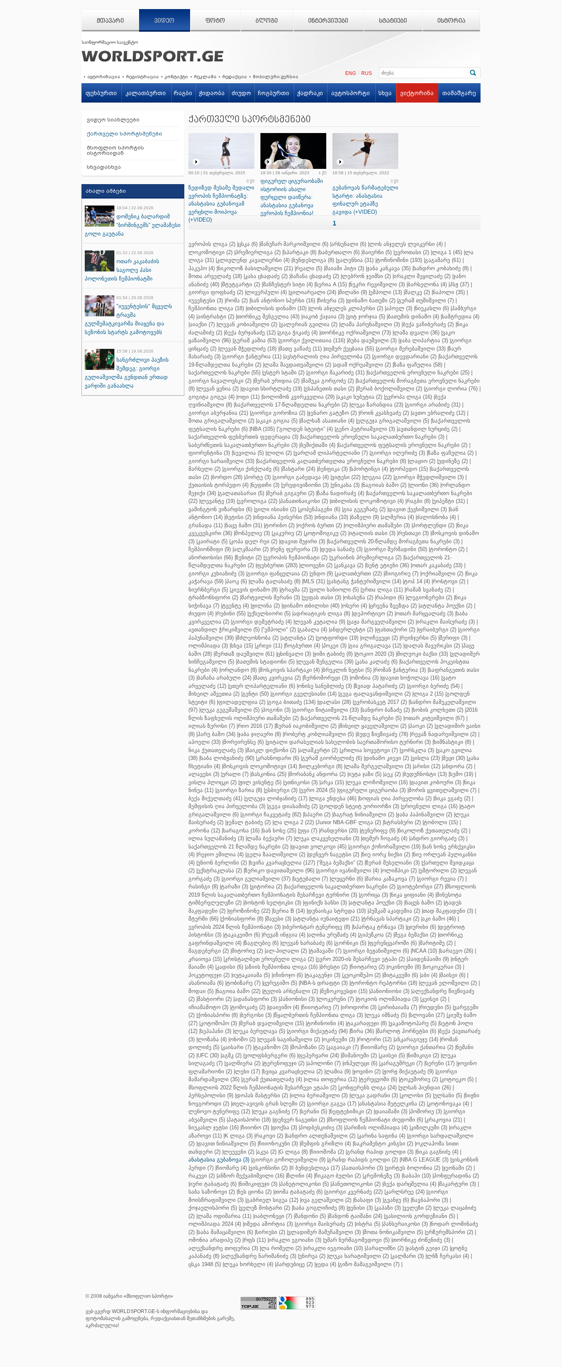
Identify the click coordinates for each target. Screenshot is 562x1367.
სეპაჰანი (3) (215, 1031)
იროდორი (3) (359, 1007)
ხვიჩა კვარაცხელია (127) (282, 863)
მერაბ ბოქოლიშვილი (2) (389, 389)
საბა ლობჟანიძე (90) (227, 758)
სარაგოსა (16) (241, 830)
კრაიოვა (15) (205, 959)
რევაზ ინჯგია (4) (284, 935)
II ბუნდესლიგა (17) (315, 1168)
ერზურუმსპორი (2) (449, 1232)
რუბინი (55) (231, 613)
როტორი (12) (375, 1039)
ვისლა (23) (426, 758)
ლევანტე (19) (217, 501)
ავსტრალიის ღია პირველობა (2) (327, 356)
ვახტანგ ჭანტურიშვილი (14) (364, 581)
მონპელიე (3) (252, 533)
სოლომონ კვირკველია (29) (298, 397)
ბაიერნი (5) (377, 252)
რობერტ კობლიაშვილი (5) (319, 734)
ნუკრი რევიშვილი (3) (377, 284)
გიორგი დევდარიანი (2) (405, 356)
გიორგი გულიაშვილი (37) (256, 879)
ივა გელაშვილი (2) (326, 1200)
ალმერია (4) (398, 517)
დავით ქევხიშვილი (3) (417, 509)
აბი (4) (429, 975)
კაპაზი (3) (388, 1208)
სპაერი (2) (317, 814)
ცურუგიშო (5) (280, 983)
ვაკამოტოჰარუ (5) (413, 1023)
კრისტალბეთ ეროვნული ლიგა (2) (269, 959)
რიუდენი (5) (435, 1007)
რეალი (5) (309, 268)
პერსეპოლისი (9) (210, 1095)
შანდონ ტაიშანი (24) (355, 1216)
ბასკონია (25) (268, 774)
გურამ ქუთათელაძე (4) (272, 1079)
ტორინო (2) (280, 525)
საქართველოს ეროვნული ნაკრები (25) (418, 372)
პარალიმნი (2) (385, 1248)
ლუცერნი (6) (347, 879)
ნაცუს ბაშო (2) (423, 903)
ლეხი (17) (247, 1071)
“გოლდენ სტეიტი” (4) (305, 429)
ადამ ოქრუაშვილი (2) (362, 365)
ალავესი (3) (203, 774)
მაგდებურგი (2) (208, 951)
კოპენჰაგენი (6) (319, 509)
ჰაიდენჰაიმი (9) (428, 959)
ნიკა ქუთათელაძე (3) (216, 750)
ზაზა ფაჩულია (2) (451, 453)
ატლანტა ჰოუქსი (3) (376, 903)
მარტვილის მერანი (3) (270, 597)
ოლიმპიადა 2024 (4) (214, 1224)
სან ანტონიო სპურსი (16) (283, 300)
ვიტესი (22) (346, 477)
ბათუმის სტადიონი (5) (266, 662)
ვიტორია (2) (266, 886)
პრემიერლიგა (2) (258, 252)
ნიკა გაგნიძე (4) (437, 1152)
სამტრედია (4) (460, 316)
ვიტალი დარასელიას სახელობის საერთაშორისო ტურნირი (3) (349, 742)
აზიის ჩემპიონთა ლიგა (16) (282, 967)
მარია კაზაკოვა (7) (390, 879)
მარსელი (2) (204, 469)
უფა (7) (308, 830)
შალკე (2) (417, 292)
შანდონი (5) (310, 1216)
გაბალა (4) (313, 629)
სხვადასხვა (104, 167)
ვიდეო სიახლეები (113, 120)
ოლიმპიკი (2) (399, 870)
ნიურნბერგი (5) (208, 590)
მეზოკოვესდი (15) (344, 991)
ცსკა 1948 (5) (204, 1264)
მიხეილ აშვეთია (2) (213, 694)
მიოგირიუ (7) (401, 573)
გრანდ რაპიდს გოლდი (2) (363, 1160)
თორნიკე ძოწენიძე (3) (421, 1240)
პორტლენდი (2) (433, 525)
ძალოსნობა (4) (436, 517)
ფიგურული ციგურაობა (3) (372, 790)
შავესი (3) (278, 919)
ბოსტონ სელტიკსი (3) (272, 903)
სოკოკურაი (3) (442, 967)
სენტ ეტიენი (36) (387, 565)
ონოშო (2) (242, 1039)
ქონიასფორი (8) (242, 919)
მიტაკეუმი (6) (400, 975)
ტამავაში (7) (325, 951)
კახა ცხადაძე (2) (266, 276)
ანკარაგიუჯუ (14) (416, 1039)
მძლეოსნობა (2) (258, 638)
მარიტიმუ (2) (436, 943)
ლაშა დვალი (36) (416, 332)
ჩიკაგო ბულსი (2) (338, 1176)
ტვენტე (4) (235, 606)
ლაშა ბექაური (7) (269, 838)
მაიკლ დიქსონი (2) (271, 750)
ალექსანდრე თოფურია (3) (223, 1248)
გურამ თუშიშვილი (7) (426, 300)
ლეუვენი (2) (238, 1152)
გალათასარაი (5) (241, 493)
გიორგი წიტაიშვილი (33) (326, 710)
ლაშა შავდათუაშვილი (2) (297, 365)
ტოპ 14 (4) (417, 581)
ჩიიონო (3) (255, 1127)
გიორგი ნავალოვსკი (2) (219, 381)
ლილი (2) (279, 453)
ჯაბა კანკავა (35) (389, 268)
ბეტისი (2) (238, 517)
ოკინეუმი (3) (339, 1039)
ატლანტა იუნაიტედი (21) (327, 919)
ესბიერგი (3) (281, 790)
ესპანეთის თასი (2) (329, 389)
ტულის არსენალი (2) (290, 991)
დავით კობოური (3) (436, 782)
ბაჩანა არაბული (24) (224, 678)
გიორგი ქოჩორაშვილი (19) (384, 847)
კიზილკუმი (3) (429, 1127)
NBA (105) (263, 429)
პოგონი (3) (276, 710)
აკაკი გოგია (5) (277, 421)
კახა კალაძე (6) (376, 662)
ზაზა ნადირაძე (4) (340, 493)
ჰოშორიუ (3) (426, 1111)
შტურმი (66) (203, 919)
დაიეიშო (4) (283, 1007)
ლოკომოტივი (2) (210, 252)
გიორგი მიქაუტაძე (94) (318, 1031)
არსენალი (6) (348, 244)
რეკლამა (205, 76)
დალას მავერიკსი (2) (432, 646)
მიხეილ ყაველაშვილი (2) (372, 726)
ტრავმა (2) (294, 590)
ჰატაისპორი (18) (249, 1120)
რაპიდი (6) (390, 597)
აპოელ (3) (399, 308)
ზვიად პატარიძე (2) (380, 686)
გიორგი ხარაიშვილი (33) (221, 461)
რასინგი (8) (203, 886)
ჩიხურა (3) (331, 300)
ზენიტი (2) (249, 557)
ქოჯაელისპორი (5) (212, 1208)
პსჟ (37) (459, 284)
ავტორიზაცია (103, 76)
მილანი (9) (353, 292)
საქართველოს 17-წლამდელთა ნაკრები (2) (291, 405)
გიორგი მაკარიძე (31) (336, 372)
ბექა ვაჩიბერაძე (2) (428, 324)
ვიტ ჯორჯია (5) (366, 316)
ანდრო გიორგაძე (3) (437, 838)
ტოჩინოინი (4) (325, 1023)
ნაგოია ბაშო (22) (238, 991)
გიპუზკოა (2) (375, 935)
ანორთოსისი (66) (210, 557)
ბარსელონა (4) (427, 284)
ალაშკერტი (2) (318, 750)
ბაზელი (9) (365, 517)
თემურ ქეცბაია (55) (349, 349)
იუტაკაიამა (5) (251, 975)
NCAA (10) (424, 951)
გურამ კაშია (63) (255, 340)
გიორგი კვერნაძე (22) (354, 1192)
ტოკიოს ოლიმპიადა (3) (387, 999)
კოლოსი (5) (416, 1095)
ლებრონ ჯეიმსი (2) (366, 276)
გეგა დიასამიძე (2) (293, 806)
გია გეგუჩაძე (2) (364, 509)
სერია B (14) (289, 911)
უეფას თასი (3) (322, 597)
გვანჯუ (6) (396, 1200)
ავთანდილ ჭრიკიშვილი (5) (224, 629)
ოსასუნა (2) (358, 597)
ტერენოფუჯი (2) (283, 1063)
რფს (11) (255, 1240)
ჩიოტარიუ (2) (368, 967)
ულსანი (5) (448, 1095)
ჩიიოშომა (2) (327, 1152)
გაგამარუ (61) (443, 260)
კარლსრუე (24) (405, 1192)
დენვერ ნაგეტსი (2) (333, 854)
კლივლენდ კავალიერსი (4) (253, 260)
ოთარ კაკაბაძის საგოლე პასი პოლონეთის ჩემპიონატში (122, 270)
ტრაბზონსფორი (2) (213, 597)
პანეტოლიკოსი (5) (304, 1184)
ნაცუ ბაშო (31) (243, 525)
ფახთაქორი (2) (395, 629)
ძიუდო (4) (201, 613)
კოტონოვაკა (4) (448, 1104)
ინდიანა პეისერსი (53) (283, 517)
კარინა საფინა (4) (381, 1136)
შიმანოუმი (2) (359, 1055)
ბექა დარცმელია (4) (409, 1184)
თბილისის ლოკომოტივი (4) (367, 501)
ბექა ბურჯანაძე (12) (250, 332)
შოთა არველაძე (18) (215, 276)
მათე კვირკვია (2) (277, 678)
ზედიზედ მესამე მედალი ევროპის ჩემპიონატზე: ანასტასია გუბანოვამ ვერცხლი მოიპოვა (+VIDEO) (221, 204)
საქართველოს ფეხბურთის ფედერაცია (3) (243, 437)
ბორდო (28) (227, 477)
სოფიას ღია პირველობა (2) (395, 798)
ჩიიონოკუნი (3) (278, 1143)
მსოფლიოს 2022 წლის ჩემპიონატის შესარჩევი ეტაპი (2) (262, 1087)
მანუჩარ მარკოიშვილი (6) (294, 244)
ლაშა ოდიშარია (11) (224, 1216)
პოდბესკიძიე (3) (321, 1127)
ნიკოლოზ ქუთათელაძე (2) (432, 830)
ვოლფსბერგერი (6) (269, 1055)
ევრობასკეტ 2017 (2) (380, 702)
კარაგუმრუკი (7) (401, 1063)
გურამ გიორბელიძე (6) (332, 758)
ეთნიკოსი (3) (301, 782)
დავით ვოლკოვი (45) (318, 847)
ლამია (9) (338, 1071)
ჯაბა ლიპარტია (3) (423, 340)
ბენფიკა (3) (333, 469)
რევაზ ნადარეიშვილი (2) (443, 734)
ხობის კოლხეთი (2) (438, 710)
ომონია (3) (365, 678)
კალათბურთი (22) (359, 573)
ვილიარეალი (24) (313, 292)
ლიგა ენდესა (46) (333, 798)
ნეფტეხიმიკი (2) (351, 1111)
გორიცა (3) (374, 895)
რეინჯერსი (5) (419, 638)
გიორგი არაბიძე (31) (433, 405)
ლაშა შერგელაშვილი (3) (378, 766)
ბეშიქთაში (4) (317, 445)
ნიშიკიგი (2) (423, 1055)
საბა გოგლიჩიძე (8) (319, 1208)
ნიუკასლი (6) (432, 308)
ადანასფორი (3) (256, 999)
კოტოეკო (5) (457, 1079)
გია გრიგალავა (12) (375, 646)
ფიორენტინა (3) (209, 453)
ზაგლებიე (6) (261, 943)
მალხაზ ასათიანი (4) (327, 421)
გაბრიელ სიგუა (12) (272, 1200)
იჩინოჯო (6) (288, 975)
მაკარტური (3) (457, 1184)
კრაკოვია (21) (444, 1120)
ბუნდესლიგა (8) (313, 260)
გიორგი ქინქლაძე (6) (251, 469)
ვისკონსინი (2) (269, 1168)
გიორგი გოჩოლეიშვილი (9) (288, 1160)
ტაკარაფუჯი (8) (367, 1023)
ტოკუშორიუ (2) (419, 1079)
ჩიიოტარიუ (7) (320, 1007)
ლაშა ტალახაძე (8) (275, 581)
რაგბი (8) (418, 501)
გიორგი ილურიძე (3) (398, 453)
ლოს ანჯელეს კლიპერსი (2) (346, 308)
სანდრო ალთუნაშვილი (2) (320, 1136)
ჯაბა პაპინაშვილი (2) (424, 814)
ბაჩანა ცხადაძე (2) (314, 276)
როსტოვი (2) (449, 581)
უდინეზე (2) (453, 461)
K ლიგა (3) (239, 1136)
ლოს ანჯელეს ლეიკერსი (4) (406, 244)
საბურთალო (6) (339, 252)
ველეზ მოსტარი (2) (265, 1208)
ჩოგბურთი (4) (302, 646)
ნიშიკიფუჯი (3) (258, 1184)
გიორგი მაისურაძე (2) (324, 1224)
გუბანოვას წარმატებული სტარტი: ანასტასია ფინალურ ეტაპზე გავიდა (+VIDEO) (365, 200)
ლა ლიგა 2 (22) (294, 822)
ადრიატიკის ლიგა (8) (321, 613)
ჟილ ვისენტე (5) (260, 782)
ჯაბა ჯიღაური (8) (259, 734)
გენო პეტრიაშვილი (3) (365, 429)
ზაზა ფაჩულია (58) (418, 365)
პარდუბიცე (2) (294, 1264)
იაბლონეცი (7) (273, 1216)
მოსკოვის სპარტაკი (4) (290, 670)
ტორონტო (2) (447, 549)
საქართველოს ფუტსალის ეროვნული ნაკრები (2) (402, 445)
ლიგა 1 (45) (447, 252)
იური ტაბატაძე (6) (213, 1184)
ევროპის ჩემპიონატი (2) (296, 557)
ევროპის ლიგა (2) (211, 244)
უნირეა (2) (312, 1256)
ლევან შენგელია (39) (325, 662)
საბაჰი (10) (417, 1176)
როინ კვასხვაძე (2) (384, 413)
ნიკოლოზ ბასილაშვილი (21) (255, 268)
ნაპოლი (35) (449, 292)
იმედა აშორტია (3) (268, 1224)
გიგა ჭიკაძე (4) (298, 332)
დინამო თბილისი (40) (311, 606)
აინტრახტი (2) (215, 316)
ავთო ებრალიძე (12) (438, 413)
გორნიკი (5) (350, 943)
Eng (350, 73)
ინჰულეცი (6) (360, 1063)
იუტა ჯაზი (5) (364, 774)
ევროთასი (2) (412, 252)
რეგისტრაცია (142, 76)
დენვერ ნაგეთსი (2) (299, 1120)
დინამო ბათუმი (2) (371, 300)
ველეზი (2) (418, 1208)
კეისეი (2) (433, 999)
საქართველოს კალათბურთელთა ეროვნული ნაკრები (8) (331, 461)
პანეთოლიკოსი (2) (356, 1184)
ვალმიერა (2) (242, 1063)
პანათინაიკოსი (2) (304, 501)
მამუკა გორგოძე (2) (328, 381)
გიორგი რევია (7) (441, 879)
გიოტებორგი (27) (420, 886)
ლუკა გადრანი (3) (374, 1095)
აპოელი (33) (204, 742)
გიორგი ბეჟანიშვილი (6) (376, 951)
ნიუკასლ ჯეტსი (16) (213, 1127)
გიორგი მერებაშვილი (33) (411, 349)
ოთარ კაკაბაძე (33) (437, 565)
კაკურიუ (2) (287, 533)
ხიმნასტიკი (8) (452, 742)
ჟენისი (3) (360, 1208)
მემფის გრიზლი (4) (326, 1143)
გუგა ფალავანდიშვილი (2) (375, 694)
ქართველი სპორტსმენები (124, 134)
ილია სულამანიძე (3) (216, 838)
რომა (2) (237, 300)
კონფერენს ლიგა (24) (368, 1087)
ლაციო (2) (422, 461)
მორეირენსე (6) (243, 742)
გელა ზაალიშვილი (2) (275, 854)
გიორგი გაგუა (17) (332, 1104)
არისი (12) (427, 766)
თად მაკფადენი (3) (448, 911)
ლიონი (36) (424, 485)
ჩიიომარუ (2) (378, 1047)
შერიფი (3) (453, 638)
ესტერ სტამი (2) (283, 372)
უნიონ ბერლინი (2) (222, 863)
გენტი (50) (255, 694)
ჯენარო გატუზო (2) (332, 413)
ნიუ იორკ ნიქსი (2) (386, 854)
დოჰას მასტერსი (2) (262, 1095)
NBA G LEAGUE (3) (424, 1160)
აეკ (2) (392, 774)
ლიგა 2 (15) (428, 694)
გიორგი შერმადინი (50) (396, 549)
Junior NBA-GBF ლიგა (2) (349, 822)
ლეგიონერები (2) (429, 597)
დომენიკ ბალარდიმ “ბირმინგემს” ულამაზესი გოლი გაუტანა (133, 225)
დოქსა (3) (284, 1127)
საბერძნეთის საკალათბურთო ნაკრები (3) (242, 445)
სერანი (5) (314, 1111)
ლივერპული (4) (266, 292)
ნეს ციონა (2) (255, 1192)
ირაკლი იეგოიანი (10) (333, 1248)
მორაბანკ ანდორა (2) (317, 774)
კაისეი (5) (392, 1055)
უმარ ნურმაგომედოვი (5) (357, 1240)
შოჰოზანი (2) (308, 1047)
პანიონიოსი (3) (389, 991)
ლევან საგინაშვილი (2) (289, 1039)
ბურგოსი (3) (256, 1015)
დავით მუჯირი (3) (302, 541)
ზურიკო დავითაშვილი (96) (279, 870)
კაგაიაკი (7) (343, 1047)
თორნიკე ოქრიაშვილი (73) (355, 332)
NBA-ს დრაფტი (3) (324, 983)
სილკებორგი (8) (321, 766)
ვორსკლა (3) (417, 750)
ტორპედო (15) (409, 469)
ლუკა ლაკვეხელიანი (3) (327, 838)
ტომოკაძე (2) (248, 1007)
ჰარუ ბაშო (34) (216, 734)
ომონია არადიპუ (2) (214, 1240)
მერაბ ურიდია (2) (277, 381)
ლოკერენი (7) (336, 999)
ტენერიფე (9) (378, 830)
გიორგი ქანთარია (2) (425, 1047)
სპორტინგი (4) (369, 469)
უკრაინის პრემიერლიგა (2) (366, 557)
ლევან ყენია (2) (218, 389)
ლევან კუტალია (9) (320, 622)
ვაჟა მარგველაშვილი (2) (381, 622)
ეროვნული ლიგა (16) (429, 806)
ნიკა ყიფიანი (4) (412, 895)
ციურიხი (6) (421, 927)
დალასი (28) (334, 702)
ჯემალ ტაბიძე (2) (248, 822)
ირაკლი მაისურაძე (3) (446, 622)
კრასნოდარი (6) (278, 758)
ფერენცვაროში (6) (393, 943)
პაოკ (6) (236, 581)
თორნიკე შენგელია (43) (268, 316)
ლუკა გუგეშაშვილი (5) (230, 710)
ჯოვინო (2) (367, 1071)
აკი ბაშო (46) (439, 919)
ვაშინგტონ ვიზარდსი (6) (220, 509)
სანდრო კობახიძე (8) (441, 268)
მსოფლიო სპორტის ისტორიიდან (115, 150)
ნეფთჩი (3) (265, 485)
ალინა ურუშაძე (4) (332, 935)
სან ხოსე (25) (279, 830)
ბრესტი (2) (334, 967)
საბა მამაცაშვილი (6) (225, 1232)
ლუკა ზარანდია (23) (377, 405)
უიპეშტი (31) (449, 501)
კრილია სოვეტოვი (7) (369, 750)
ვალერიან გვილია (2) (308, 324)
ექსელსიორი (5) (269, 613)
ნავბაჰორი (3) (430, 1200)
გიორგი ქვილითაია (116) (312, 340)
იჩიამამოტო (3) (208, 1007)
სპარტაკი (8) (299, 252)
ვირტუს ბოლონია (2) (413, 1168)
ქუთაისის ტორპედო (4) (218, 485)
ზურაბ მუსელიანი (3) (393, 863)
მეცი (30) (454, 758)
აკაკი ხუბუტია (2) (359, 397)
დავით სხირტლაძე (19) (272, 389)
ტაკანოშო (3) (271, 1047)
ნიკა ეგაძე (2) (452, 798)
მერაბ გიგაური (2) (290, 493)
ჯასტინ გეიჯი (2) (427, 1248)
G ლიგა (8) (293, 1152)
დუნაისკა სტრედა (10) (337, 911)
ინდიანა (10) (332, 517)
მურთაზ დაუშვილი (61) (244, 654)
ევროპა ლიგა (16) (408, 397)
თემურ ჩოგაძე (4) (384, 838)
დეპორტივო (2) (373, 613)
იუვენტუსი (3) (205, 300)
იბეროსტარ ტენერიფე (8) (316, 927)
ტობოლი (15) (441, 822)
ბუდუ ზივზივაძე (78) (382, 734)
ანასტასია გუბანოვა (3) (218, 1160)
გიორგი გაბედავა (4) (301, 477)
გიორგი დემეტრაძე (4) (262, 622)
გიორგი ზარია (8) (239, 790)
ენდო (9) (322, 573)
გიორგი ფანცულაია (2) (277, 573)
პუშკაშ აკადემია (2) (394, 911)
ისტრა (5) (368, 1224)
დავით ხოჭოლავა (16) (410, 678)
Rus (366, 73)
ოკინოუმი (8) (404, 967)
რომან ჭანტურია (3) (400, 670)
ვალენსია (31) (355, 260)
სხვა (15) (242, 646)
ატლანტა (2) (297, 638)
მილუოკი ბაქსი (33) (422, 654)
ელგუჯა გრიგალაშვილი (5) (393, 421)
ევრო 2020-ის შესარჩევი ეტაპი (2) (361, 959)
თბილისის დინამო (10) (277, 308)
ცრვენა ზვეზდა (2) (393, 606)
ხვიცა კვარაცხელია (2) (293, 1071)
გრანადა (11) (205, 525)
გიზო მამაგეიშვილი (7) (369, 1264)
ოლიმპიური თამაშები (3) (377, 525)
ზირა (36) (362, 1031)
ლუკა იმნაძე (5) (386, 1015)
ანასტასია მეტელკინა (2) (392, 1104)
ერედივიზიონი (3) (305, 485)
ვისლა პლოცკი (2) (212, 782)
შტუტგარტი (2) (241, 284)
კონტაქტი (176, 76)
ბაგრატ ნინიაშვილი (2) (363, 814)
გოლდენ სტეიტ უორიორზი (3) (359, 806)
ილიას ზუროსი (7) (211, 726)
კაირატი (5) (212, 541)
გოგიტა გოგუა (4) (211, 397)
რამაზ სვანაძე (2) (428, 590)
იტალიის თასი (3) (372, 533)
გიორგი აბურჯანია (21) (218, 413)
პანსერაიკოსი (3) (405, 1224)
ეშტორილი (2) (438, 870)
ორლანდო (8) (239, 670)
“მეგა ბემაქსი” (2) (340, 863)
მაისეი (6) (452, 975)
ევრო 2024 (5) (317, 790)
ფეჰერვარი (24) (318, 1055)
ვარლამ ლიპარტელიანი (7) (331, 453)
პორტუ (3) (258, 477)
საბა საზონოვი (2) (211, 1192)
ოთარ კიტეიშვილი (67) (434, 718)
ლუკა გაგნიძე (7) (275, 1111)
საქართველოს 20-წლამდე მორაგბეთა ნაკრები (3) (394, 541)
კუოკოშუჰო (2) (362, 975)
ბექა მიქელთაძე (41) (215, 798)
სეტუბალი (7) (310, 879)
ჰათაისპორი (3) (363, 1168)
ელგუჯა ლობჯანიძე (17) (276, 798)
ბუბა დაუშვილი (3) (372, 340)
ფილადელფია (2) (241, 702)
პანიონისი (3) (297, 999)
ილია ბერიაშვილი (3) (319, 1095)
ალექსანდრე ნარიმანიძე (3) (259, 1256)
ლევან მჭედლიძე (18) (247, 349)
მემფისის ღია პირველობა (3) (226, 806)
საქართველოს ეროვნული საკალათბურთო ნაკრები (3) (372, 437)
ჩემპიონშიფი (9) (209, 549)
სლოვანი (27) (427, 1015)
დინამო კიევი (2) (387, 758)
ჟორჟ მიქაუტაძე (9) (408, 1071)
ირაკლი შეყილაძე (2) (422, 276)
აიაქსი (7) (202, 324)
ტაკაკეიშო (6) (242, 935)
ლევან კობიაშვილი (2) (247, 324)
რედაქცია (234, 76)
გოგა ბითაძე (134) (292, 702)
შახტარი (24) (298, 469)
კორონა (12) (204, 830)
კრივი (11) (269, 646)
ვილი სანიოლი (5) (335, 590)
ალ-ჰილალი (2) (286, 951)
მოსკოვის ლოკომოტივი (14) (260, 766)
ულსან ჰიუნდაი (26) (425, 1087)
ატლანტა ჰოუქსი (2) (446, 606)
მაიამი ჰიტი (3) (344, 268)
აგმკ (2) (232, 1055)
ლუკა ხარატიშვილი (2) (358, 1256)
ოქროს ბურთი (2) (319, 525)
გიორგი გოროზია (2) (278, 413)
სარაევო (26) (456, 951)
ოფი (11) (248, 397)
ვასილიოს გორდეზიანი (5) (420, 1216)
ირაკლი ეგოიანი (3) (295, 1240)
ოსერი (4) (354, 606)
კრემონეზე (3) (382, 1176)
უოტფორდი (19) (337, 638)
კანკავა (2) (349, 565)
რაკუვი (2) (201, 1176)
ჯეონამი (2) (457, 1168)
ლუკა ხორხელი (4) (248, 1264)
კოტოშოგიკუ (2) (325, 533)
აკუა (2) (266, 1152)
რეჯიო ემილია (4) (220, 854)
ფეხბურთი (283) (277, 565)
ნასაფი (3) (367, 1200)
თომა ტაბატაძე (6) (298, 1192)
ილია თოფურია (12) (331, 1079)
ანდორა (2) (457, 766)
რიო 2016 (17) (255, 726)
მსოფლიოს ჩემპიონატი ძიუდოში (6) (375, 1120)
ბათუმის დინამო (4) (413, 316)
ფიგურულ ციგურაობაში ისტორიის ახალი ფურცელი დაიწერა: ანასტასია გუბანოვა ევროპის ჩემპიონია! (291, 197)
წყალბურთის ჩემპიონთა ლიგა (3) (318, 1015)
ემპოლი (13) (386, 292)
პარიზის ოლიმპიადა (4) (376, 1127)
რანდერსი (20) (339, 830)
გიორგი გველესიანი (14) (304, 694)
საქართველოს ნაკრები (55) (224, 372)
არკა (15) (332, 782)
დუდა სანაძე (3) (341, 549)
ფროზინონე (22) (249, 911)
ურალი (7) (235, 774)
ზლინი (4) (299, 1176)
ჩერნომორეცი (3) (326, 678)
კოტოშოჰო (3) (218, 1023)
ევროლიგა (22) (257, 501)
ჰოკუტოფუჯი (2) (209, 975)
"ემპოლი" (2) (279, 629)
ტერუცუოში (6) (378, 1079)
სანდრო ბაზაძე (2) (386, 710)
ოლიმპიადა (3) (208, 646)
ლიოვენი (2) (316, 565)
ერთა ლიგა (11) (382, 590)
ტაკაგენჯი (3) (323, 975)
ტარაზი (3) (234, 886)
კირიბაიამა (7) (398, 1007)
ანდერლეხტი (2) (351, 629)
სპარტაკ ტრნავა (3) (378, 927)
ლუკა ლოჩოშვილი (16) (377, 782)
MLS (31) (314, 581)
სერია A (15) (331, 284)
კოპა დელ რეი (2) (253, 541)
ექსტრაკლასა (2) (219, 870)
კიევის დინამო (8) (254, 590)
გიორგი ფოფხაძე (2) (215, 292)
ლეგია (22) (377, 477)
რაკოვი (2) (269, 1136)
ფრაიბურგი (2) (437, 629)
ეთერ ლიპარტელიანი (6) (262, 686)
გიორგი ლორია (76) (451, 389)
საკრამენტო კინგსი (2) (383, 1143)
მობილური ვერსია (275, 76)
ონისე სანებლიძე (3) (325, 686)
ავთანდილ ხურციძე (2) (427, 429)
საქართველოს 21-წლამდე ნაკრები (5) (352, 718)
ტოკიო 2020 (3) (374, 654)
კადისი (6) (229, 967)
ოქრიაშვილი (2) (442, 573)
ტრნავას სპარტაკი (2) (390, 919)
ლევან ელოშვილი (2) (448, 983)
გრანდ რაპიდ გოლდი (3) (380, 1152)
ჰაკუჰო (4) (201, 268)
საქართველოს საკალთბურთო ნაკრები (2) (340, 886)
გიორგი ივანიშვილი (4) (348, 870)
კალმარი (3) (408, 1256)
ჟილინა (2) (266, 606)
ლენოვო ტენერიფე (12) (219, 1111)
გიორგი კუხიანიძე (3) (216, 573)
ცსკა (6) (248, 244)
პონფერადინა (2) (456, 1176)
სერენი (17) (440, 1063)
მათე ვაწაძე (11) (300, 349)
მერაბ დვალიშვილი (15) (272, 1023)
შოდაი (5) (201, 991)
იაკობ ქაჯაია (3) (323, 316)
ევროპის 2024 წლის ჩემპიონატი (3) (234, 927)
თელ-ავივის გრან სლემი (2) (268, 1104)
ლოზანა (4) (212, 1039)
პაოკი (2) (421, 726)
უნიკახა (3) (346, 485)
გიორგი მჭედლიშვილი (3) (429, 477)
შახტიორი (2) (214, 999)
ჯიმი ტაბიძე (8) (333, 654)
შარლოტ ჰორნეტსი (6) (406, 1031)
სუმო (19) (461, 774)
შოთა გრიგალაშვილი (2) (221, 421)
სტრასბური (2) (402, 822)
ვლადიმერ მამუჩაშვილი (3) (324, 1232)
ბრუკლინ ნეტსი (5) (347, 670)
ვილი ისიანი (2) (275, 509)
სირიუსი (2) (270, 1232)
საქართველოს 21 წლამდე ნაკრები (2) (238, 847)
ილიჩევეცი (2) (379, 638)
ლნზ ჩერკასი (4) (448, 1256)
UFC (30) (208, 1055)
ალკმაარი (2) (251, 549)
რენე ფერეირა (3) (295, 549)
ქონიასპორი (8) (217, 1015)
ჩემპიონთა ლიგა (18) (216, 308)
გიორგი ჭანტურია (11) (252, 356)
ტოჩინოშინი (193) (399, 260)
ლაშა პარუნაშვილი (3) (370, 324)
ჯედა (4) (326, 1264)
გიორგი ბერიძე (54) (434, 686)
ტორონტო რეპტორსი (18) (384, 983)
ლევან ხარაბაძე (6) (306, 943)
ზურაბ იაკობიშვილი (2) (306, 726)
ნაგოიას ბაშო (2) (384, 485)
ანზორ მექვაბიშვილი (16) (251, 1176)
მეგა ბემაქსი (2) (415, 935)
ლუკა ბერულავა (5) (259, 1031)
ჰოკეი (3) (334, 646)
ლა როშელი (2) (281, 1248)
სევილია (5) (248, 453)
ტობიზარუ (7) (243, 983)
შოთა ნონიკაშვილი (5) (393, 1232)
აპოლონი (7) (324, 1063)
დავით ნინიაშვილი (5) (226, 1143)
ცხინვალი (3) (294, 654)
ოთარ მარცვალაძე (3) (424, 613)
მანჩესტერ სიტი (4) (288, 284)
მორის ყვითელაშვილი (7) (442, 790)
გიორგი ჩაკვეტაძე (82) (271, 814)
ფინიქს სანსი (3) (325, 903)
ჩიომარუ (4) (231, 1168)
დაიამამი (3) (391, 1111)
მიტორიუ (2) (247, 951)
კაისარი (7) (236, 1047)
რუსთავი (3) (413, 533)
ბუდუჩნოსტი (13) (425, 774)
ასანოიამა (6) (205, 983)
